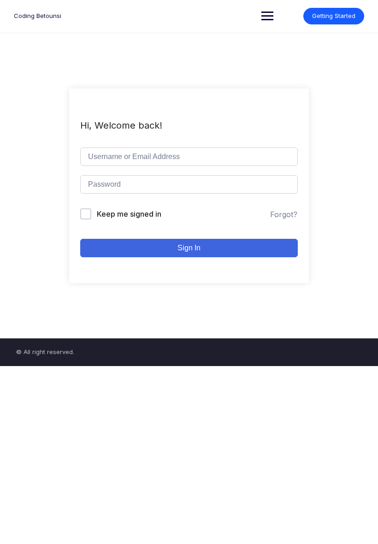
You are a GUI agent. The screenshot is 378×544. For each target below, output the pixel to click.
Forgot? (283, 214)
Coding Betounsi (37, 15)
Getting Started (333, 15)
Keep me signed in (129, 214)
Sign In (189, 248)
